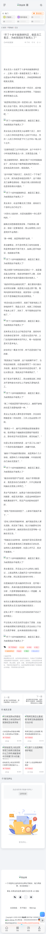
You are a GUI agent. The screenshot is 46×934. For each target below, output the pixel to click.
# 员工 (36, 647)
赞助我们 (39, 13)
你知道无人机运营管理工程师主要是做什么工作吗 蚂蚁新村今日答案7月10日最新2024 (11, 766)
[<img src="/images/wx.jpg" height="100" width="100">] (15, 897)
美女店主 (8, 69)
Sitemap (32, 908)
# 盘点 (19, 651)
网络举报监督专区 (11, 923)
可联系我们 (14, 667)
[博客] (26, 897)
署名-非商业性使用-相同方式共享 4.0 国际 (23, 891)
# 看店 (26, 651)
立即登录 (23, 793)
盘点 (17, 153)
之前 (10, 73)
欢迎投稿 (13, 908)
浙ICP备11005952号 (33, 917)
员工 (29, 73)
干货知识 (10, 27)
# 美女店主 (35, 651)
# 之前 (22, 647)
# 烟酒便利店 (9, 651)
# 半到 (29, 647)
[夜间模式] (42, 920)
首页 (4, 27)
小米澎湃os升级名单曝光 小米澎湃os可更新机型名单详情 (11, 734)
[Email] (31, 897)
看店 (35, 73)
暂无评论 (8, 778)
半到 (31, 139)
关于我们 (23, 908)
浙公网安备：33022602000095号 (26, 920)
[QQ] (20, 897)
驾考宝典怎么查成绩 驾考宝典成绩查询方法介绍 (34, 734)
